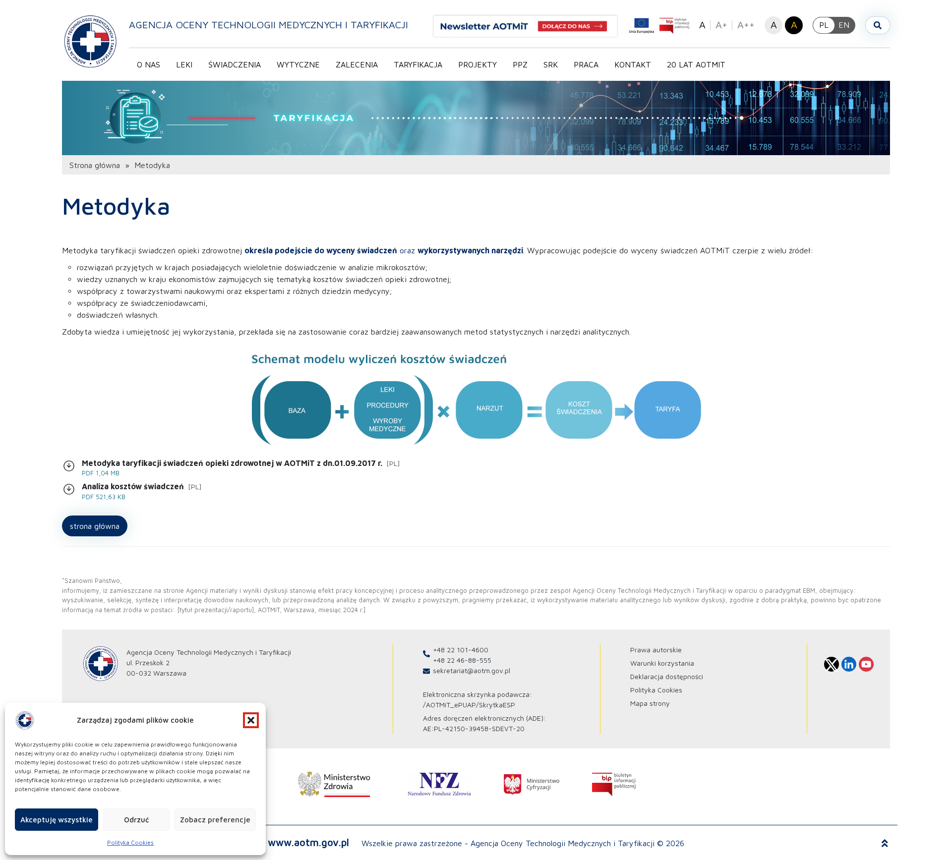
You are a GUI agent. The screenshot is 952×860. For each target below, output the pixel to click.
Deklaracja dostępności (666, 676)
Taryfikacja (418, 64)
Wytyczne (298, 64)
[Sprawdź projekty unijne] (641, 26)
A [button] (702, 24)
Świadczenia (234, 64)
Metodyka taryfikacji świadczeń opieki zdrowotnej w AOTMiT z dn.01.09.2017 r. (241, 468)
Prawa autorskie (656, 649)
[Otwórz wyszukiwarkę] (877, 25)
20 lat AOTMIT (696, 64)
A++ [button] (746, 24)
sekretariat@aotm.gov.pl (471, 670)
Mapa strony (650, 703)
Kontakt (632, 64)
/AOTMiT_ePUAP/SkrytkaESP (469, 704)
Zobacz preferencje (215, 819)
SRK (550, 64)
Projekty (477, 64)
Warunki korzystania (662, 663)
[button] (251, 720)
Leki (184, 64)
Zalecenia (357, 64)
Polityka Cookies (130, 842)
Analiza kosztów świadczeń (142, 491)
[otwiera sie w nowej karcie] (334, 784)
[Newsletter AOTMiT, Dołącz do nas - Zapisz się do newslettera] (529, 26)
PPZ (520, 64)
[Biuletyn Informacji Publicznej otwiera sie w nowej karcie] (674, 26)
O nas (148, 64)
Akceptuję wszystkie (56, 819)
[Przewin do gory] (885, 843)
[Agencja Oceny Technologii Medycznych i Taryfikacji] (90, 40)
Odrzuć (136, 819)
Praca (586, 64)
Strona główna (94, 165)
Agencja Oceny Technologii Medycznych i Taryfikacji (268, 24)
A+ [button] (721, 24)
